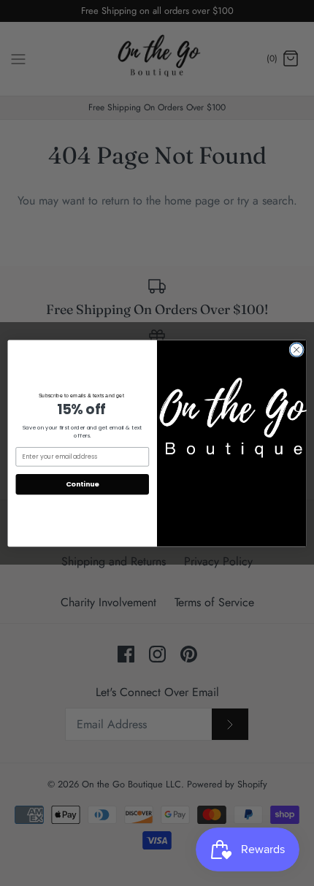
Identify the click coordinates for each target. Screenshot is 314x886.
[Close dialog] (296, 349)
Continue (82, 484)
